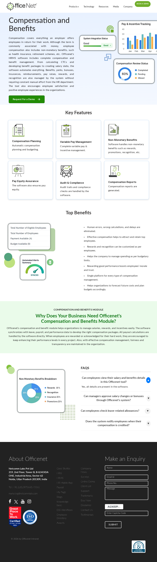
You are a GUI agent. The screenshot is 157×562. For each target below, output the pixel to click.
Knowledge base (62, 504)
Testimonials (87, 515)
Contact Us (87, 510)
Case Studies (63, 468)
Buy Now (86, 500)
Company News (86, 470)
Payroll (60, 487)
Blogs (59, 497)
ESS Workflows (65, 510)
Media (116, 7)
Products (73, 7)
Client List (86, 486)
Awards (61, 523)
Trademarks (87, 496)
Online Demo (88, 481)
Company (127, 7)
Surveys (85, 477)
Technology (89, 7)
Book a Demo (143, 4)
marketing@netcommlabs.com (23, 494)
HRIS (59, 473)
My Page (61, 492)
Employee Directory (62, 517)
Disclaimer (86, 505)
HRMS (60, 478)
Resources (103, 7)
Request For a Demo (24, 99)
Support (85, 491)
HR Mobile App (65, 483)
